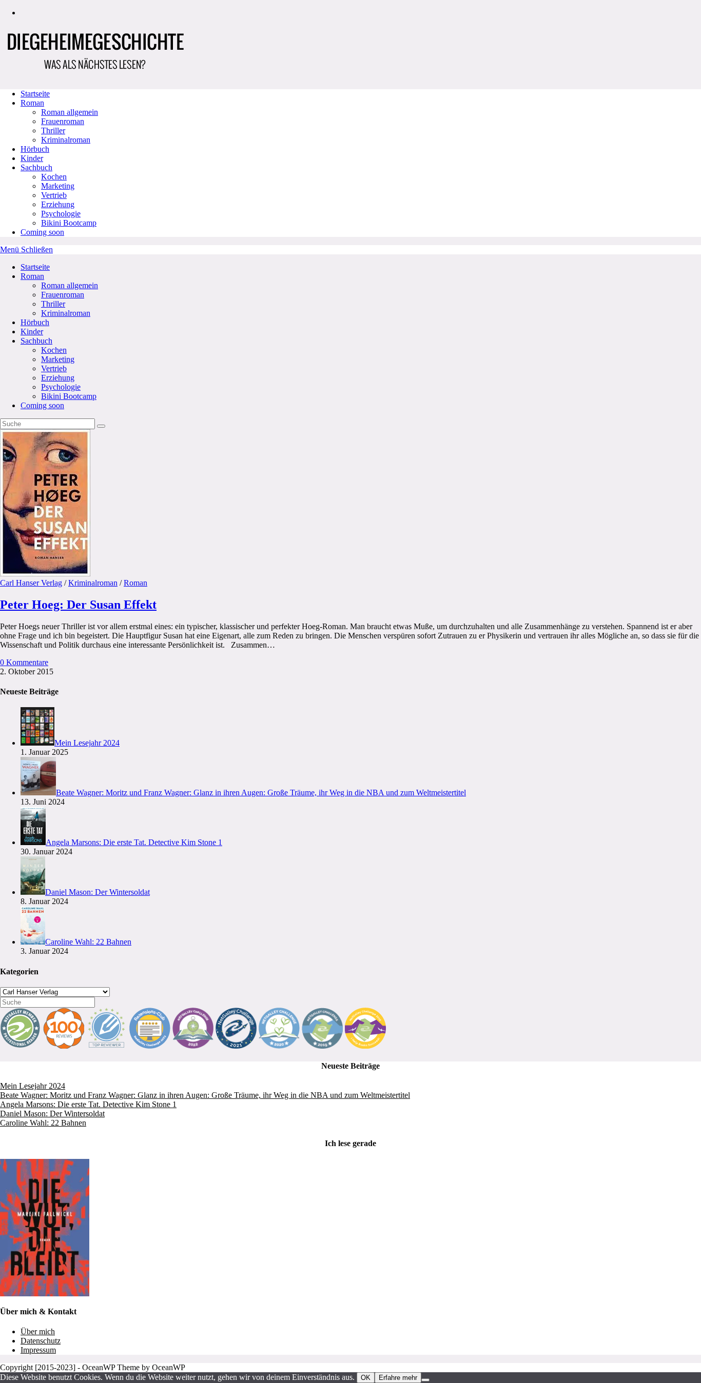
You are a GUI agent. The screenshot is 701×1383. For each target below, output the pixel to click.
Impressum (38, 1350)
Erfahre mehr (398, 1377)
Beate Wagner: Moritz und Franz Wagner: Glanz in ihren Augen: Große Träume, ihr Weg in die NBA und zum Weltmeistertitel (205, 1095)
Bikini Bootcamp (68, 396)
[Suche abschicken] (101, 426)
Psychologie (61, 387)
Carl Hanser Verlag (31, 582)
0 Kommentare (24, 662)
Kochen (54, 350)
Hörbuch (35, 322)
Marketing (57, 359)
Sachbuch (36, 340)
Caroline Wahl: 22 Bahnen (43, 1122)
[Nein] (425, 1379)
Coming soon (42, 405)
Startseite (35, 267)
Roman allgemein (69, 285)
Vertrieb (54, 368)
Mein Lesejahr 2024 (32, 1085)
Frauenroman (62, 294)
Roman (32, 276)
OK (366, 1377)
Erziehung (57, 377)
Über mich (38, 1331)
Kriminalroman (65, 313)
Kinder (32, 331)
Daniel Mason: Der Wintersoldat (52, 1113)
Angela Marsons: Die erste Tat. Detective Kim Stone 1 (88, 1104)
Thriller (53, 303)
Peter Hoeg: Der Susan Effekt (78, 604)
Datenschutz (41, 1340)
